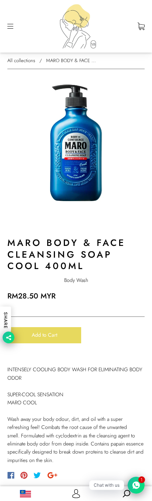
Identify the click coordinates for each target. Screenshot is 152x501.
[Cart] (141, 26)
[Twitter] (37, 475)
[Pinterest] (24, 475)
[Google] (52, 475)
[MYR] (25, 493)
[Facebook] (10, 475)
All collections (21, 60)
